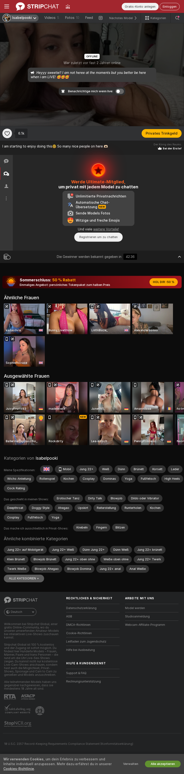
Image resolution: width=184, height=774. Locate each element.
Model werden (135, 608)
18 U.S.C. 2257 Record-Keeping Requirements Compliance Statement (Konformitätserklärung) (68, 744)
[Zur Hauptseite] (37, 6)
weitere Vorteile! (106, 229)
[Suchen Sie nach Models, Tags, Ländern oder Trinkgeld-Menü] (177, 18)
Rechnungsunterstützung (83, 681)
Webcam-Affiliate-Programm (145, 625)
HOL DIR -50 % (163, 282)
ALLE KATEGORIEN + (24, 578)
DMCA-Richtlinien (78, 625)
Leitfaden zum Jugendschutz (86, 641)
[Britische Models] (46, 469)
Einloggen (170, 6)
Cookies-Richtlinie (18, 769)
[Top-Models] (67, 6)
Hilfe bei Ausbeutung (80, 650)
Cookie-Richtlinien (79, 633)
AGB (69, 616)
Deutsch (16, 612)
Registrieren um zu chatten (98, 237)
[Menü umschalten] (6, 6)
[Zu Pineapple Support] (40, 710)
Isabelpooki (46, 458)
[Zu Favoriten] (7, 133)
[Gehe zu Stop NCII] (18, 724)
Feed (89, 18)
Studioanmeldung (137, 616)
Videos (51, 18)
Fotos (72, 18)
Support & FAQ (76, 673)
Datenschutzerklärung (81, 608)
